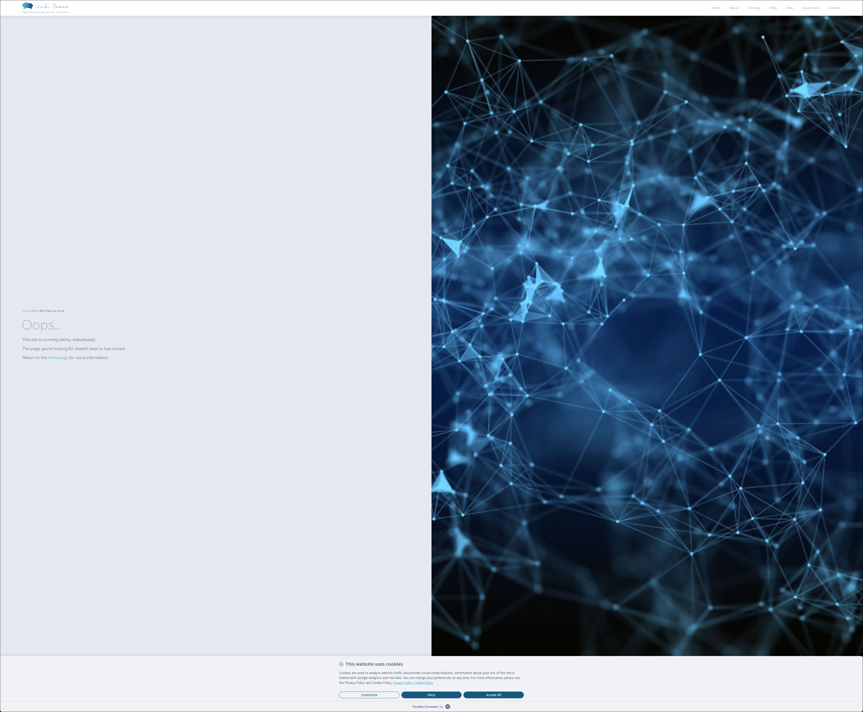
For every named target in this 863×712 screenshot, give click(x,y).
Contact (835, 8)
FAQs (773, 8)
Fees (789, 8)
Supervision (811, 8)
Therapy (754, 8)
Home (716, 8)
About (734, 8)
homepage (58, 357)
